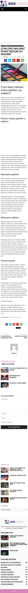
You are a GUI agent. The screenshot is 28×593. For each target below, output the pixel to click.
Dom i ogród (3, 45)
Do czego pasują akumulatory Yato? (6, 337)
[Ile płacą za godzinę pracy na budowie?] (5, 370)
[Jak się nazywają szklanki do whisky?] (5, 500)
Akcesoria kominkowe (7, 584)
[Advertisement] (14, 26)
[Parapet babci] (5, 552)
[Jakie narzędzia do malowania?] (5, 377)
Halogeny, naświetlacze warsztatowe (12, 582)
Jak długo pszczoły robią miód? (17, 483)
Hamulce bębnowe (6, 570)
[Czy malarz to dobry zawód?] (5, 385)
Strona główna (4, 42)
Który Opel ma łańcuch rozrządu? (17, 536)
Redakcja (6, 56)
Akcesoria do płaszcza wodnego (10, 577)
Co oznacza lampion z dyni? (18, 475)
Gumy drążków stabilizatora (9, 579)
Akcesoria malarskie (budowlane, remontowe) (15, 45)
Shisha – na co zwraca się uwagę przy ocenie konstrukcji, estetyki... (17, 469)
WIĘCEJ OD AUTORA (8, 364)
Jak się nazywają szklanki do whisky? (18, 498)
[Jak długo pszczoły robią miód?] (5, 485)
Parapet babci (14, 550)
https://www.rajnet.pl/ (16, 317)
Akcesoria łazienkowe (7, 572)
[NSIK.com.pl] (14, 4)
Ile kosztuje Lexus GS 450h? (21, 337)
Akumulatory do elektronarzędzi (11, 562)
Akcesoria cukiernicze (7, 574)
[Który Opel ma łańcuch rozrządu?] (5, 538)
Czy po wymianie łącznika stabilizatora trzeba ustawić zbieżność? (18, 544)
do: (10, 317)
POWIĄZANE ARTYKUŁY (8, 361)
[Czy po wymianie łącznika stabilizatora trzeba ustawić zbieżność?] (5, 545)
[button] (26, 9)
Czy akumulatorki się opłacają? (16, 491)
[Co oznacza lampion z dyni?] (5, 477)
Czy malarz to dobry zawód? (17, 383)
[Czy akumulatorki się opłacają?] (5, 492)
